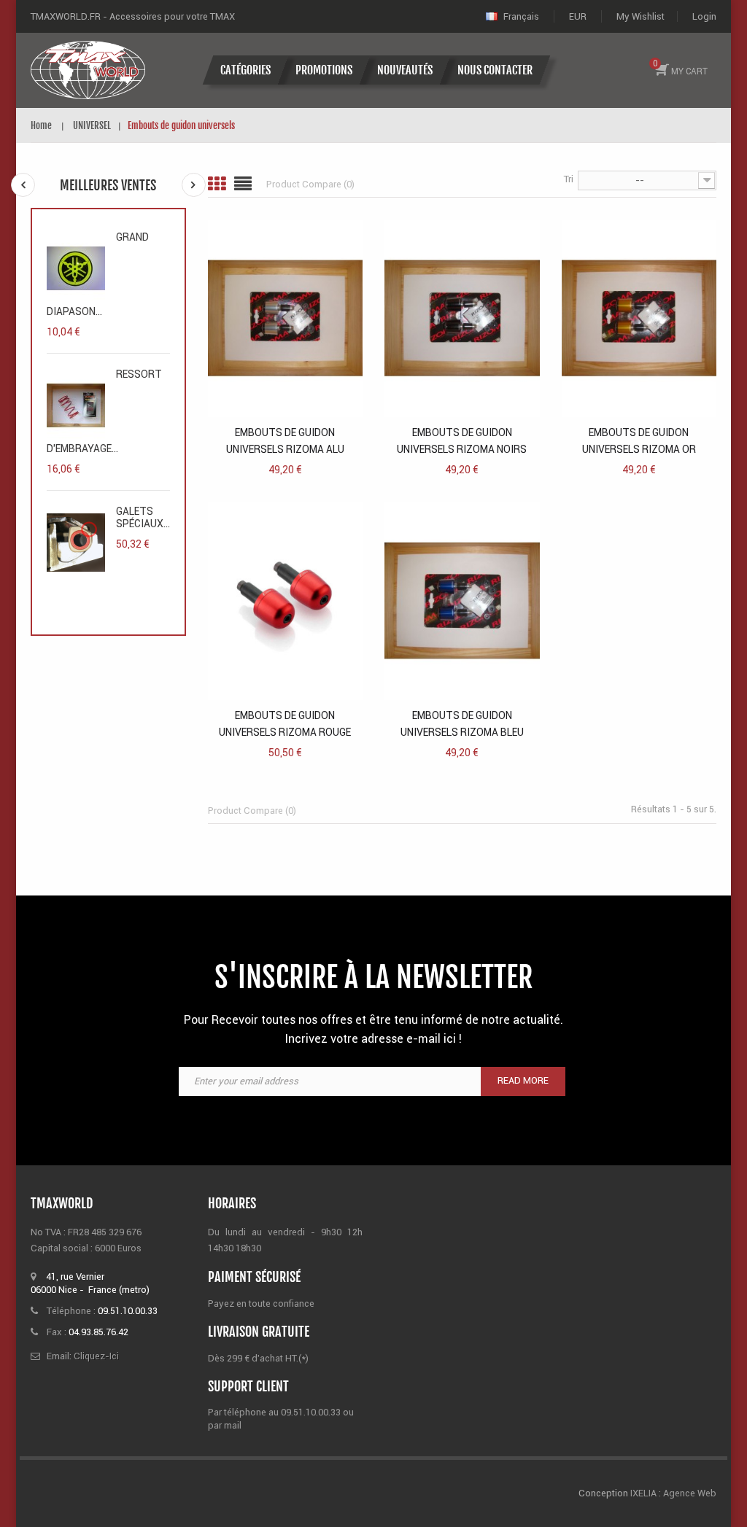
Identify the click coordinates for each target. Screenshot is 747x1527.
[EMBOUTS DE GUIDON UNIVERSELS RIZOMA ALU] (285, 317)
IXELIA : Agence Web (672, 1493)
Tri (568, 179)
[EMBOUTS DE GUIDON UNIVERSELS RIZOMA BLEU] (462, 600)
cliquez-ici (96, 1356)
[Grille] (216, 184)
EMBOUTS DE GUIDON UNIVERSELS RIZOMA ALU (285, 441)
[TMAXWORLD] (88, 70)
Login (704, 16)
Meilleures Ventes (108, 185)
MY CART (680, 67)
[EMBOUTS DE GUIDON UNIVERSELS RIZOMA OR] (639, 317)
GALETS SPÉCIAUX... (143, 517)
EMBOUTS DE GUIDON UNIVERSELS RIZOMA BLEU (462, 724)
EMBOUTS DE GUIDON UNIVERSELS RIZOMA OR (639, 441)
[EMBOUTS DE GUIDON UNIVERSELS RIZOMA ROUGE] (285, 600)
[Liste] (243, 184)
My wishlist (640, 16)
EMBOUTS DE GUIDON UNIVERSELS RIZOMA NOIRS (462, 441)
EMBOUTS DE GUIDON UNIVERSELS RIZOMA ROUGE (285, 724)
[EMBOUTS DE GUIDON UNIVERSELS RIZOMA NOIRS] (462, 317)
